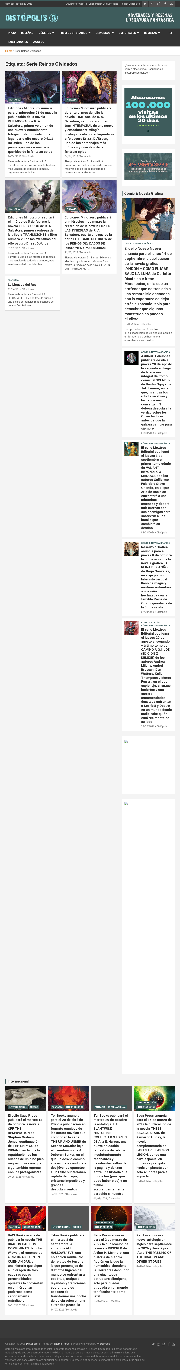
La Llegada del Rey (22, 285)
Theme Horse (62, 1343)
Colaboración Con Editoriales (103, 3)
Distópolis (28, 156)
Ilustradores (18, 41)
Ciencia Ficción (150, 622)
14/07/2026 (57, 1309)
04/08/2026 (57, 1194)
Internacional (18, 1081)
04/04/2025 (71, 156)
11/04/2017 (14, 289)
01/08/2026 (100, 1198)
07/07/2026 (143, 1266)
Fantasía (14, 100)
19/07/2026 (143, 1181)
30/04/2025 (14, 156)
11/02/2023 (71, 252)
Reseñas (27, 33)
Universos (103, 33)
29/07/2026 (148, 726)
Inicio (12, 33)
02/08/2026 (148, 532)
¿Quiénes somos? (75, 3)
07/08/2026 (148, 433)
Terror (34, 1107)
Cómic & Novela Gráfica (143, 193)
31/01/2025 (14, 248)
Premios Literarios (73, 33)
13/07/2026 (100, 1301)
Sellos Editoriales (131, 3)
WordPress (103, 1343)
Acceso (38, 41)
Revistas (150, 33)
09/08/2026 (14, 1176)
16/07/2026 (14, 1305)
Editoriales (127, 33)
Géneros (45, 33)
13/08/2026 (131, 324)
